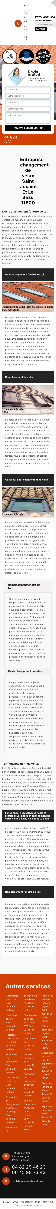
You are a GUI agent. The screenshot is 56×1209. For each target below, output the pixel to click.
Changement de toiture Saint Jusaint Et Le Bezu (12, 1002)
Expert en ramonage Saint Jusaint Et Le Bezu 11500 (47, 1115)
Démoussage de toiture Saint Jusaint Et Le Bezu (12, 1084)
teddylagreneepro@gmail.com (27, 1181)
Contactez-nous (33, 1205)
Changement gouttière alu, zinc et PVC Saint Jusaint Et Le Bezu (30, 1024)
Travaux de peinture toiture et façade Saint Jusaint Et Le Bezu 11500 (47, 1008)
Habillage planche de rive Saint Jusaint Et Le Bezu (12, 1041)
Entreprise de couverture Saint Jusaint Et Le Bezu (11, 1063)
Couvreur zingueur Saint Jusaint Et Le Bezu (29, 1061)
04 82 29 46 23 (25, 13)
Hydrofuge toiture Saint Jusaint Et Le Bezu (11, 1022)
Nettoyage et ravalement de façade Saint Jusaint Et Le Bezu (30, 1085)
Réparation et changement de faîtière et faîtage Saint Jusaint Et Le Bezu (12, 1110)
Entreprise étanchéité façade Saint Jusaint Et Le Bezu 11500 (47, 1037)
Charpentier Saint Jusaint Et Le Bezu (30, 1043)
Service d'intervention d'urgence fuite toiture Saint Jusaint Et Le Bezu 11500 (30, 1115)
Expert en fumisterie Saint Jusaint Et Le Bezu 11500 (47, 1092)
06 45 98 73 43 (25, 33)
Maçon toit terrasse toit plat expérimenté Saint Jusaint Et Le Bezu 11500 (48, 1065)
